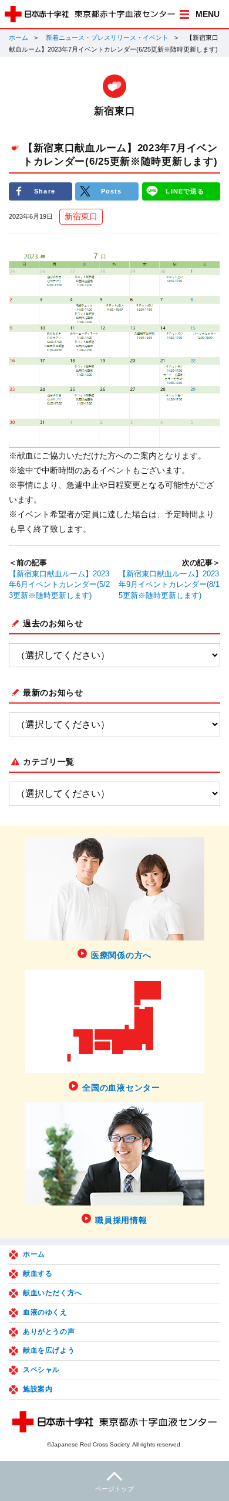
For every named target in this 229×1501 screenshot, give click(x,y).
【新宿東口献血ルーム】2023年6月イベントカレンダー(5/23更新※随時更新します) (59, 585)
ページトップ (114, 1488)
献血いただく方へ (52, 1293)
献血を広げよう (49, 1350)
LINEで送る (185, 191)
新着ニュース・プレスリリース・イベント (107, 37)
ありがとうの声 (49, 1331)
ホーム (18, 37)
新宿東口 (81, 216)
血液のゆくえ (45, 1312)
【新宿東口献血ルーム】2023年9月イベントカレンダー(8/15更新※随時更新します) (169, 585)
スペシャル (41, 1370)
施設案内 (37, 1389)
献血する (37, 1273)
